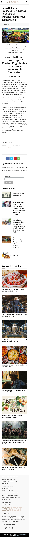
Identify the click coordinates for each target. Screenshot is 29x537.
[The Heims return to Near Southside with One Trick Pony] (14, 355)
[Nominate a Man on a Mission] (6, 195)
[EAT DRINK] (6, 255)
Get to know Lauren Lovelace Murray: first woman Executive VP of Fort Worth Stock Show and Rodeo (19, 226)
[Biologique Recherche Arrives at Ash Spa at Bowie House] (14, 457)
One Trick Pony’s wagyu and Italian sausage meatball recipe (13, 290)
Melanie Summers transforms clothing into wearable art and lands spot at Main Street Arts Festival (19, 208)
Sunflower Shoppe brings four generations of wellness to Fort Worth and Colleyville (19, 243)
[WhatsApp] (18, 158)
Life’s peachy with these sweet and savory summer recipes (12, 416)
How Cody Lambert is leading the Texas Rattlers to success (14, 315)
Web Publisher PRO (23, 534)
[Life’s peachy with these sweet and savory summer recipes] (14, 405)
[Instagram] (6, 528)
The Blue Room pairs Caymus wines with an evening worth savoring (14, 340)
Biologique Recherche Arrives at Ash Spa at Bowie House (13, 468)
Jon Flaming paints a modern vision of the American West (14, 391)
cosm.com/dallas (7, 148)
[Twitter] (11, 158)
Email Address (7, 176)
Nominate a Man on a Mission (18, 195)
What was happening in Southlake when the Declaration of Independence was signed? (14, 442)
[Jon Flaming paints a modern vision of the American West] (14, 380)
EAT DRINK (17, 255)
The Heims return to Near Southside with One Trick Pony (14, 366)
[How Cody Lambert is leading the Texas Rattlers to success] (14, 304)
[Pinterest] (15, 158)
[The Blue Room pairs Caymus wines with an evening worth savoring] (14, 329)
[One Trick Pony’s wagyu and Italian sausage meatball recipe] (14, 279)
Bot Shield (17, 535)
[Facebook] (8, 158)
